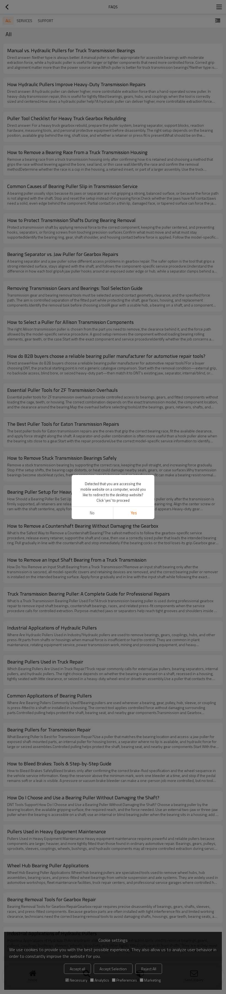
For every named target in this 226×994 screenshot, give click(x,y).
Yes (134, 513)
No (92, 513)
